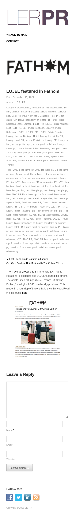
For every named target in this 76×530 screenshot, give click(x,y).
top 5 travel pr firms (17, 243)
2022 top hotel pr (44, 170)
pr (51, 239)
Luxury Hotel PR (15, 140)
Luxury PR (51, 140)
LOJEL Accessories (48, 214)
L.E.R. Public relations (57, 124)
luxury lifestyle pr (35, 140)
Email (9, 444)
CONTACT (12, 41)
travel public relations (48, 160)
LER (8, 128)
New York (22, 235)
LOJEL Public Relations (51, 132)
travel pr (30, 160)
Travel (21, 160)
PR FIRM (44, 156)
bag (8, 116)
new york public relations (50, 152)
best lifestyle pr (34, 190)
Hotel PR (45, 120)
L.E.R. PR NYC (59, 206)
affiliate (15, 111)
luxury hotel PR (14, 227)
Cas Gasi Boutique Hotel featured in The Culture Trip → (34, 263)
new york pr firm (26, 152)
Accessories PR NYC (51, 182)
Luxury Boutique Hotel (26, 136)
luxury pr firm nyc (21, 144)
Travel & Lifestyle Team (24, 271)
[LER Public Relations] (38, 16)
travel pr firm (17, 247)
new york (56, 148)
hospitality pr (32, 120)
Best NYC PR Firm (16, 194)
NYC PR (17, 156)
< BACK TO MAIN (16, 35)
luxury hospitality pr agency (50, 223)
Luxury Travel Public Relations (33, 148)
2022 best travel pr (23, 170)
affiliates (62, 111)
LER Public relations (33, 128)
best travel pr (19, 198)
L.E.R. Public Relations (18, 210)
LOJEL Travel (60, 218)
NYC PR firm (31, 156)
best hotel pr (62, 186)
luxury (9, 223)
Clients (46, 202)
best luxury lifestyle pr (55, 190)
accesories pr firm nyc (18, 178)
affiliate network (48, 111)
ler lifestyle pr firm (47, 210)
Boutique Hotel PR (49, 116)
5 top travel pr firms (54, 174)
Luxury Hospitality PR (51, 136)
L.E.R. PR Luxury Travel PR (34, 206)
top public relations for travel (45, 243)
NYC (8, 156)
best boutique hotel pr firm (40, 186)
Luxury (9, 136)
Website (10, 459)
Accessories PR (40, 107)
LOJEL (21, 132)
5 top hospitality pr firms (29, 174)
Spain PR (11, 160)
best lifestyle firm (15, 190)
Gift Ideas (19, 120)
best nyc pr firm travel (40, 194)
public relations (61, 239)
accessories (38, 178)
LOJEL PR (32, 132)
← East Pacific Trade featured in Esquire (27, 259)
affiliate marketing (29, 111)
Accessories (23, 107)
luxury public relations (44, 144)
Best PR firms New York (25, 116)
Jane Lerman (24, 124)
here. (25, 292)
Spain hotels (57, 156)
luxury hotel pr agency (36, 227)
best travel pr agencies (40, 198)
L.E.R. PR (20, 102)
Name (10, 430)
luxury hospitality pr (24, 223)
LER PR (16, 128)
